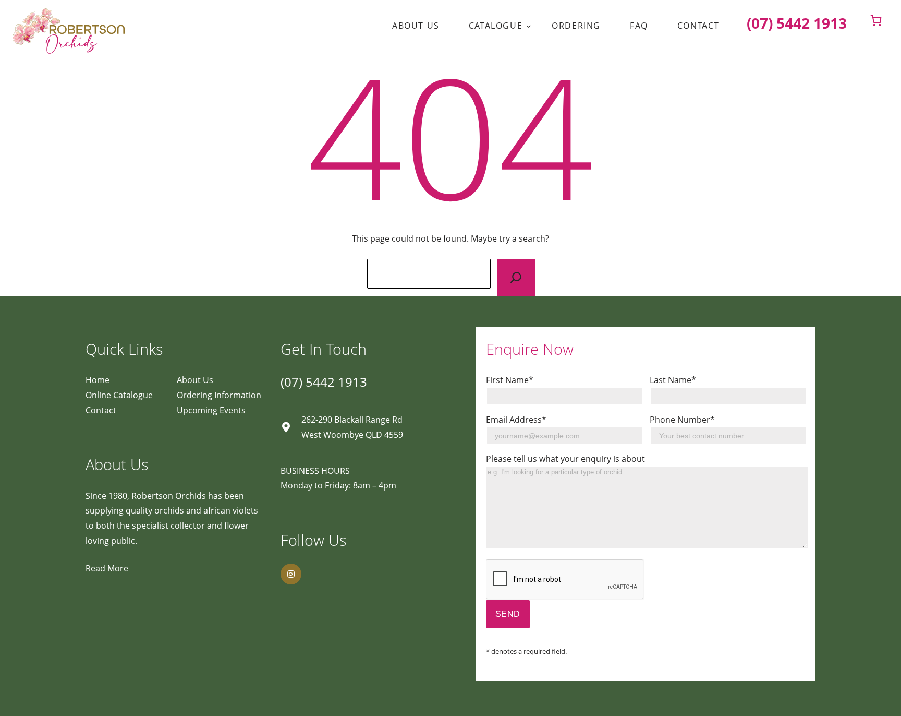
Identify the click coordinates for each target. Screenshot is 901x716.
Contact (101, 410)
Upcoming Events (211, 410)
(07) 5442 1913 (324, 381)
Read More (107, 568)
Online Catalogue (119, 395)
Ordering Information (219, 395)
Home (97, 380)
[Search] (516, 277)
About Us (195, 380)
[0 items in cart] (875, 20)
